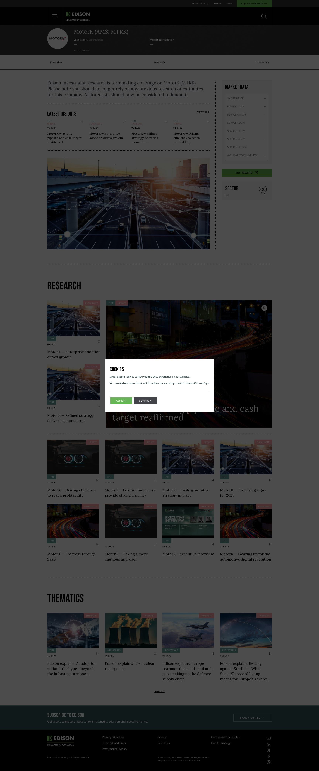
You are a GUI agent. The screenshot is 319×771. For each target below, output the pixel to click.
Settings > (145, 400)
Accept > (121, 400)
